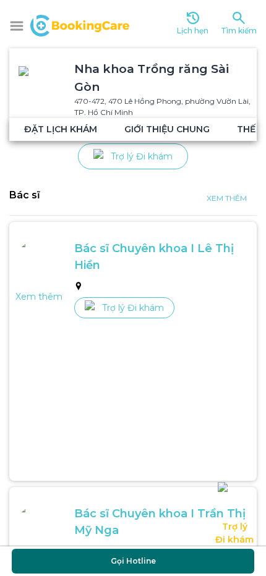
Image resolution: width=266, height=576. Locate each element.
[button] (16, 26)
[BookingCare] (79, 24)
